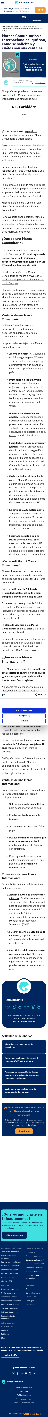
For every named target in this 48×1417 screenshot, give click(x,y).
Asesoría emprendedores (11, 1300)
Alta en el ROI (6, 1281)
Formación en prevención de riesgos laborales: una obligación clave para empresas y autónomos (22, 1075)
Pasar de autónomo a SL (35, 1264)
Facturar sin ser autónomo (11, 1262)
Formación (30, 1304)
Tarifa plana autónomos (10, 1252)
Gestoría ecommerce (9, 1293)
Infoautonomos (7, 26)
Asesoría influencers (9, 1297)
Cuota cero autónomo (9, 1269)
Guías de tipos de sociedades (32, 1276)
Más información (14, 1235)
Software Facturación (9, 1308)
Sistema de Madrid (24, 762)
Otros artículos (38, 20)
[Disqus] (24, 1172)
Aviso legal (24, 1391)
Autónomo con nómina (34, 1271)
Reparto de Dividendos (34, 1268)
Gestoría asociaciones (9, 1289)
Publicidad (5, 1334)
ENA (3, 1338)
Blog (24, 16)
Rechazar (24, 721)
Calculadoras (31, 1297)
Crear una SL (30, 1252)
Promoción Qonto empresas (8, 1317)
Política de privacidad (24, 1387)
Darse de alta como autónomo (8, 1256)
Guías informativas (33, 1293)
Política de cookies (24, 1395)
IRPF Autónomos (7, 1277)
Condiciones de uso (24, 1399)
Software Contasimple (9, 1312)
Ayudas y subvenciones (10, 1304)
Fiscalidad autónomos (9, 1273)
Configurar (22, 716)
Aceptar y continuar (24, 710)
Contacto (4, 1330)
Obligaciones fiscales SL (35, 1260)
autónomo (16, 167)
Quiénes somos (7, 1326)
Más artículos (6, 20)
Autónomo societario (34, 1256)
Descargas (30, 1300)
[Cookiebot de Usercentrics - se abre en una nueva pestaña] (35, 695)
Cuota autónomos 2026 (10, 1266)
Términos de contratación (24, 1403)
